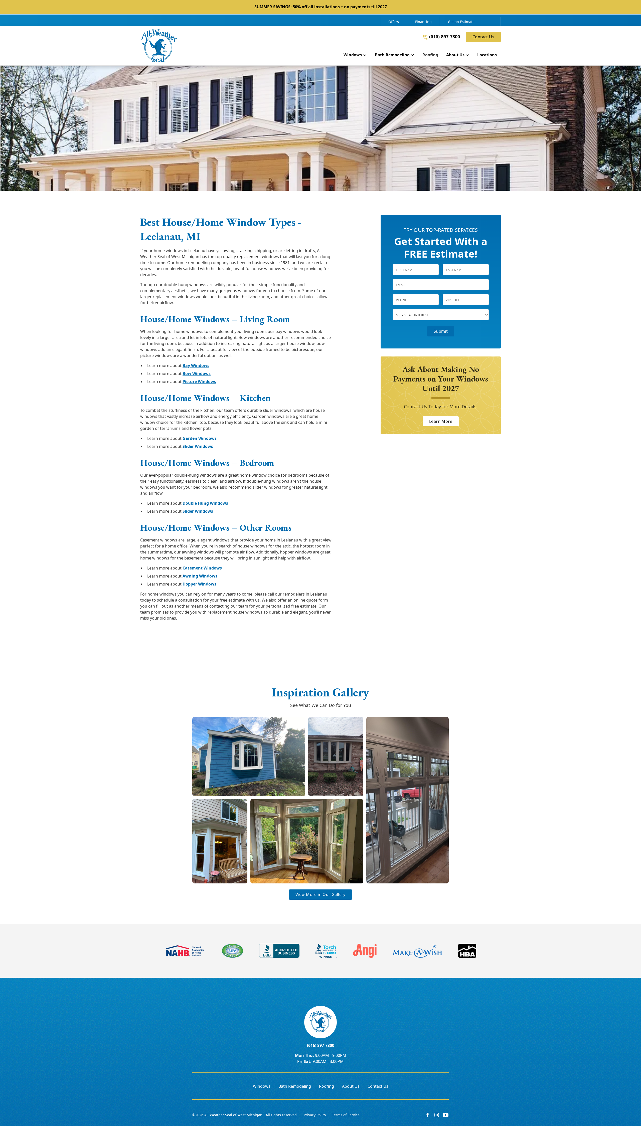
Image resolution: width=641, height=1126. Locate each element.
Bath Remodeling (294, 1086)
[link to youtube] (446, 1115)
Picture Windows (199, 381)
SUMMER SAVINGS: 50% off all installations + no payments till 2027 (320, 7)
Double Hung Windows (205, 503)
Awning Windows (200, 576)
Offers (393, 21)
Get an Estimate (461, 21)
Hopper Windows (199, 584)
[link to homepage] (159, 45)
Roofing (326, 1086)
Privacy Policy (315, 1114)
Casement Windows (202, 568)
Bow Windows (197, 373)
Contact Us (483, 37)
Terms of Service (346, 1114)
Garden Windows (200, 438)
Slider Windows (198, 446)
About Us (351, 1086)
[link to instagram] (437, 1115)
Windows (261, 1086)
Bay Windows (196, 365)
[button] (355, 56)
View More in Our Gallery (320, 894)
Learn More (440, 421)
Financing (423, 21)
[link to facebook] (428, 1115)
